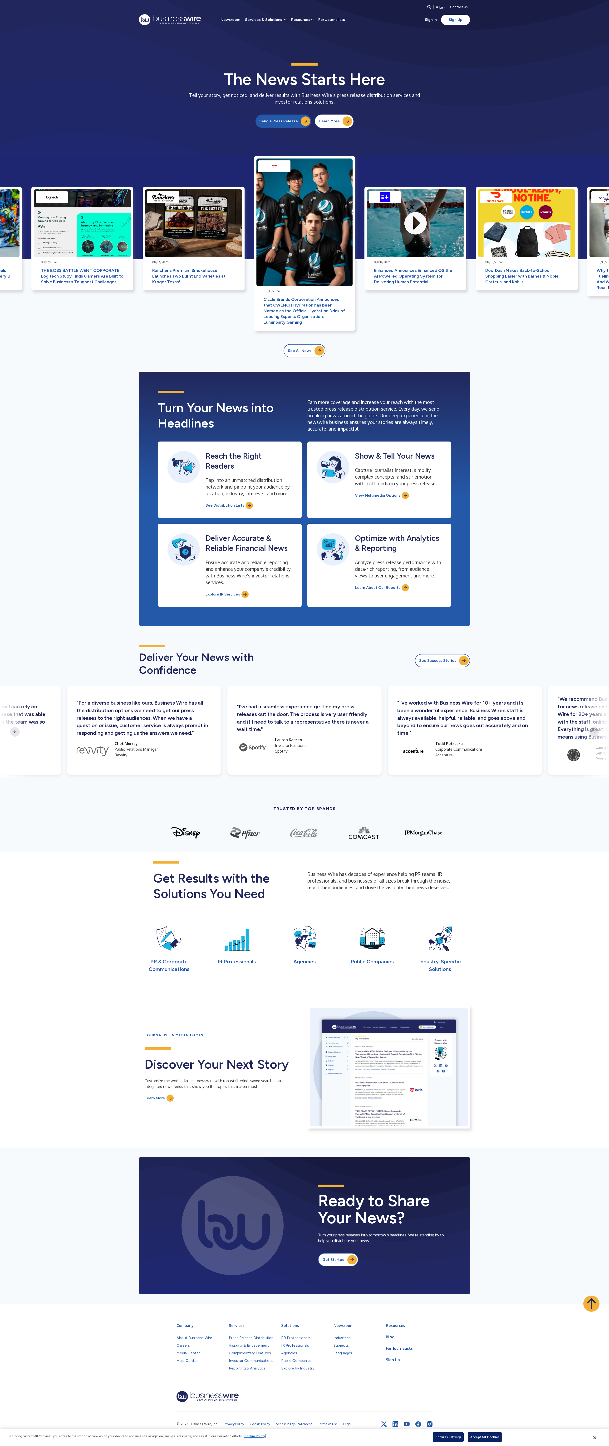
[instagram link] (429, 1424)
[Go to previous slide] (15, 732)
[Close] (595, 1438)
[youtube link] (407, 1424)
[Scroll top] (591, 1304)
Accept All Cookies (484, 1437)
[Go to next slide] (594, 732)
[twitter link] (384, 1424)
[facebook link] (418, 1424)
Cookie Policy (254, 1436)
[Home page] (170, 19)
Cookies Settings (448, 1437)
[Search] (429, 7)
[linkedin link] (395, 1424)
